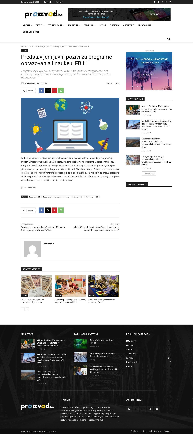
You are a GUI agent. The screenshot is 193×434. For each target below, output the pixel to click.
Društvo (31, 46)
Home (23, 46)
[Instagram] (158, 2)
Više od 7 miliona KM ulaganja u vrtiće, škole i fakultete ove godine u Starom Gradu (157, 109)
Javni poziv (78, 197)
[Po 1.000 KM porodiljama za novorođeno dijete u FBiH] (36, 286)
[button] (168, 38)
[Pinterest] (54, 90)
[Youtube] (170, 2)
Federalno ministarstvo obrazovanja (57, 197)
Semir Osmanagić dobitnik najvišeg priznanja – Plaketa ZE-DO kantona (104, 369)
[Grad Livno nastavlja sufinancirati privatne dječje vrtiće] (103, 286)
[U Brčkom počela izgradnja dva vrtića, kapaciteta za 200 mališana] (70, 286)
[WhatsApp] (61, 90)
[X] (162, 2)
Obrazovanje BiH (91, 197)
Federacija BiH (34, 197)
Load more (148, 173)
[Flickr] (143, 409)
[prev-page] (23, 309)
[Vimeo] (166, 2)
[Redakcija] (23, 83)
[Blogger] (129, 409)
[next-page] (27, 309)
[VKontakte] (157, 409)
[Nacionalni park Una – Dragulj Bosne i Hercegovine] (80, 357)
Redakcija (31, 83)
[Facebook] (154, 2)
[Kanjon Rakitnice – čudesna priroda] (80, 343)
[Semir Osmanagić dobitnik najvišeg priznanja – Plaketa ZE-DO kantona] (80, 370)
